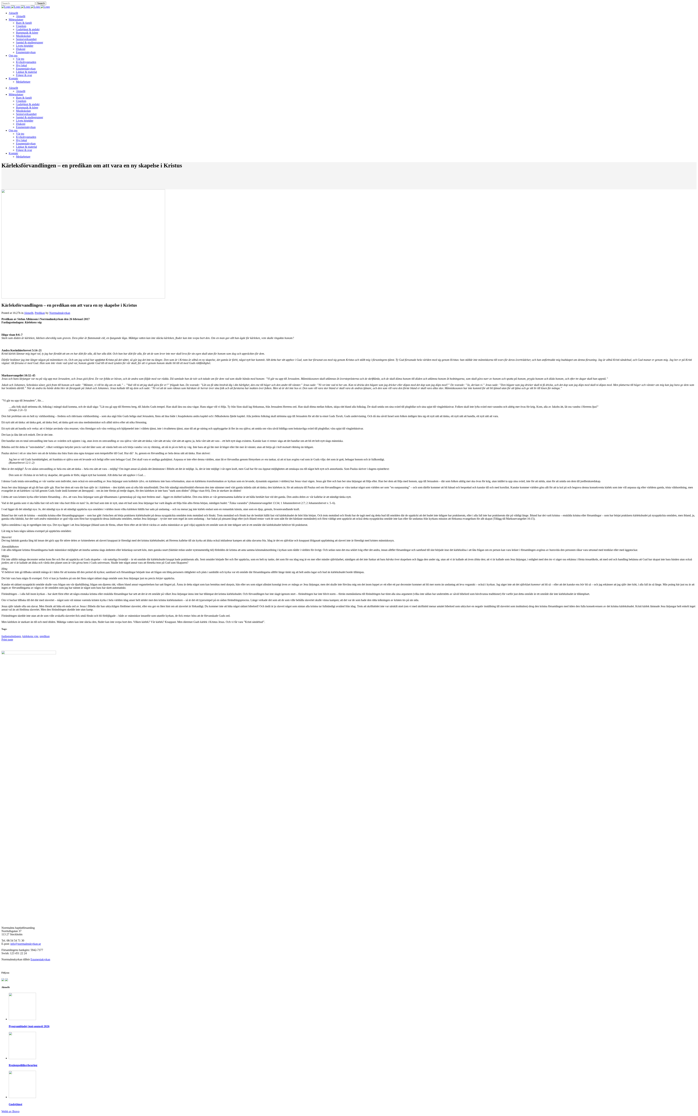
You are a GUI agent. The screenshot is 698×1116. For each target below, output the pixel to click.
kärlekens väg (30, 636)
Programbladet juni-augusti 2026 (29, 1026)
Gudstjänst (15, 1104)
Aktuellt (28, 312)
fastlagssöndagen (11, 636)
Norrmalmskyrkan (59, 312)
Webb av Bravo (10, 1111)
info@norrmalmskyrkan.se (25, 943)
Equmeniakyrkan (40, 959)
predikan (45, 636)
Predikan (40, 312)
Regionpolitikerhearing (23, 1065)
